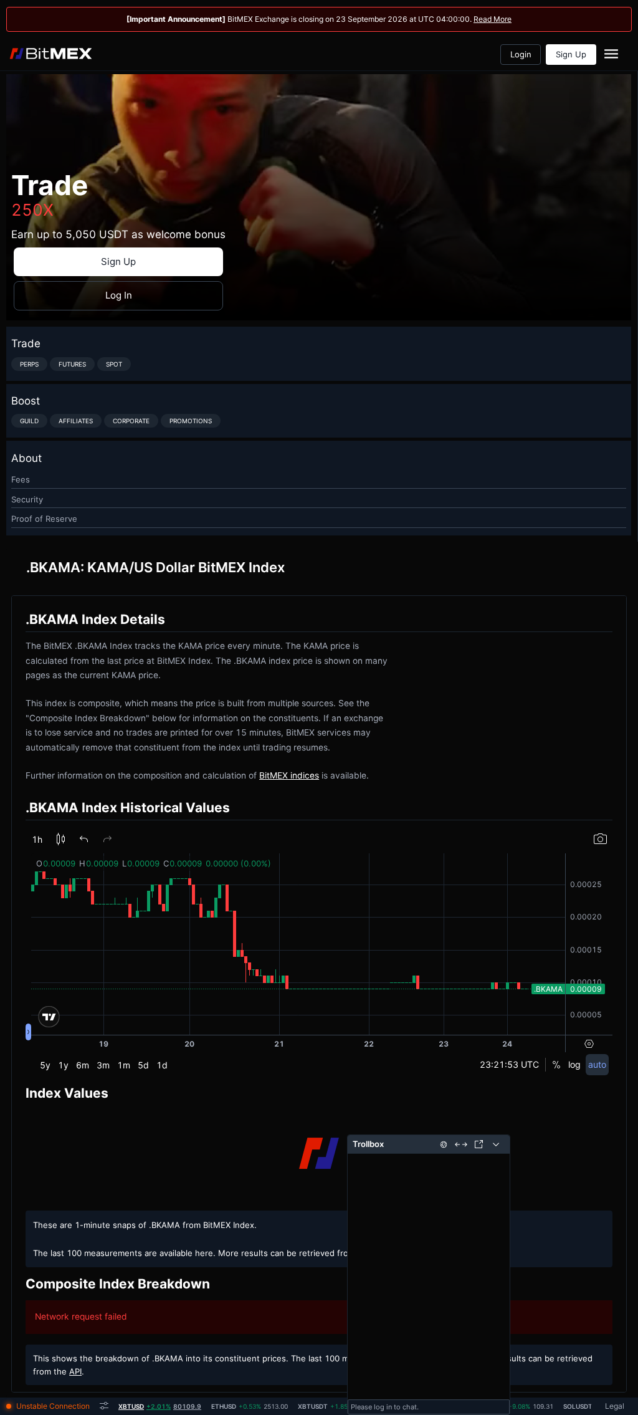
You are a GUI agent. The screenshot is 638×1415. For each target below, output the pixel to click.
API (75, 1371)
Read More (493, 19)
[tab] (159, 1406)
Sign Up (571, 54)
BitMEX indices (289, 775)
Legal (614, 1406)
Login (520, 54)
